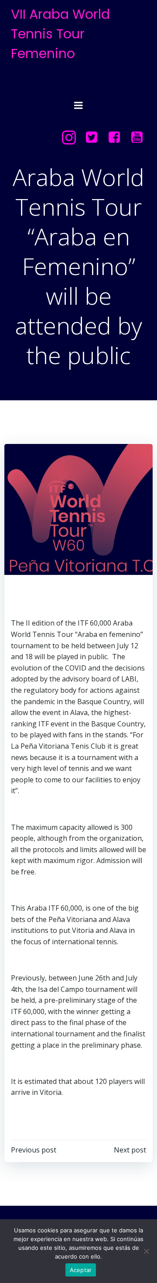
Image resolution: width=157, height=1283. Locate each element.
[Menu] (78, 105)
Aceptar (81, 1269)
